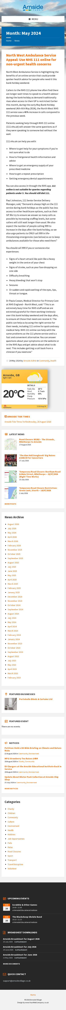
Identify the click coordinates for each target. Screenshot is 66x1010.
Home (9, 40)
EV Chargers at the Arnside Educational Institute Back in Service (33, 767)
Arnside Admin (30, 360)
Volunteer (12, 868)
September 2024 (15, 609)
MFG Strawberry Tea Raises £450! (21, 758)
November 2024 (15, 601)
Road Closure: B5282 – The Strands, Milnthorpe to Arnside (37, 440)
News (17, 40)
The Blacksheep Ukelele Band (27, 916)
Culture (11, 821)
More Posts (10, 504)
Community (44, 360)
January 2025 (14, 592)
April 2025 (12, 579)
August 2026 (13, 524)
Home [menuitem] (33, 994)
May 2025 (12, 575)
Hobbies (11, 834)
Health (53, 360)
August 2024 (13, 613)
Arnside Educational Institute (25, 910)
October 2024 (14, 605)
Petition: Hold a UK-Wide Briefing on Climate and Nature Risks (33, 749)
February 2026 (14, 545)
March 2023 (13, 673)
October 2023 (14, 647)
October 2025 (14, 554)
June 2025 (12, 571)
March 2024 (13, 630)
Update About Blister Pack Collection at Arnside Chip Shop (31, 778)
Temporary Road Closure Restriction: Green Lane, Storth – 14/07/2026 (38, 489)
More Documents (11, 964)
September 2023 (15, 652)
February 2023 (14, 677)
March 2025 (13, 583)
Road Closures (14, 851)
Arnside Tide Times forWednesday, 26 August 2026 (28, 421)
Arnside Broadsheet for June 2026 (20, 954)
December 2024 (15, 596)
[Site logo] (33, 10)
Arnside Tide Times (18, 416)
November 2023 (15, 643)
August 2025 (13, 562)
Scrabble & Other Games (24, 904)
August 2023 (13, 656)
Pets (10, 843)
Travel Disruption (15, 864)
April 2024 (12, 626)
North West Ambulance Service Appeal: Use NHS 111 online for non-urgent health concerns (31, 59)
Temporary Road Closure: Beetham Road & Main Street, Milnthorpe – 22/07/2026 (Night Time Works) (39, 474)
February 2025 (14, 588)
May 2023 (12, 664)
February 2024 (14, 635)
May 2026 (12, 532)
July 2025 (12, 566)
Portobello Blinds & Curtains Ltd (35, 699)
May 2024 (12, 622)
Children (11, 813)
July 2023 (12, 660)
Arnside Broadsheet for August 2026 (21, 939)
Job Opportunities (16, 838)
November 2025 (15, 549)
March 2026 (13, 541)
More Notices (11, 788)
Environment (34, 753)
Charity (21, 761)
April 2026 (12, 537)
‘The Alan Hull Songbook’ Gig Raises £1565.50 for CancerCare (37, 456)
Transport (12, 860)
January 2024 (14, 639)
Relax (10, 847)
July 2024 (12, 618)
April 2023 (12, 669)
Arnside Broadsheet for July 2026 (19, 946)
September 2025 (15, 558)
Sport (10, 855)
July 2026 (12, 528)
